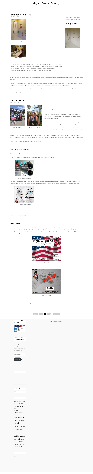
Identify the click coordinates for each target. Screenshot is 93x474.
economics (19, 408)
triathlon (39, 141)
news (19, 429)
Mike (19, 16)
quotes (22, 436)
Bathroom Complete (21, 15)
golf (24, 418)
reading (15, 439)
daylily (15, 408)
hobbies (26, 215)
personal (17, 433)
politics (16, 436)
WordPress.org (16, 462)
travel (35, 141)
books (17, 401)
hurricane (15, 426)
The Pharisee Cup (17, 381)
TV (18, 444)
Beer (16, 215)
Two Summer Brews (19, 149)
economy (16, 410)
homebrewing (27, 303)
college (15, 403)
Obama (23, 429)
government (17, 420)
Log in (15, 456)
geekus (20, 418)
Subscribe (17, 359)
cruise (15, 406)
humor (21, 423)
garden (15, 418)
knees (19, 426)
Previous (35, 314)
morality (15, 429)
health (23, 420)
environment (19, 412)
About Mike (45, 8)
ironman (31, 141)
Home (40, 8)
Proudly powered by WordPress (55, 321)
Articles (52, 8)
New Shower (71, 23)
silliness (16, 442)
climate (23, 401)
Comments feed (17, 460)
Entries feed (16, 458)
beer (23, 215)
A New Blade (16, 379)
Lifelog (71, 17)
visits (23, 444)
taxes (24, 442)
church (20, 401)
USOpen (20, 444)
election (15, 412)
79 (54, 314)
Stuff (75, 17)
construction (73, 19)
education (21, 410)
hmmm (16, 423)
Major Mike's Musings (46, 3)
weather (16, 446)
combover (18, 403)
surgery (20, 442)
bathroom (67, 19)
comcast (21, 403)
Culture (20, 406)
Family (16, 141)
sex (23, 439)
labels (32, 303)
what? (20, 446)
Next (58, 314)
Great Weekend (17, 101)
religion (20, 439)
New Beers (15, 223)
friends (27, 141)
